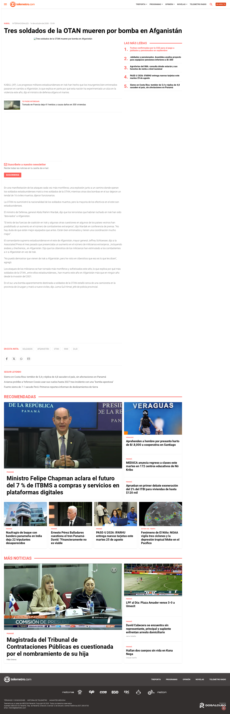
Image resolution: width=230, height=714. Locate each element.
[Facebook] (6, 358)
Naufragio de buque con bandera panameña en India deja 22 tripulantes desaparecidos (24, 538)
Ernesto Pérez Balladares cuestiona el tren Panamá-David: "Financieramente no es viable (69, 538)
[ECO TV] (115, 694)
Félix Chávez (12, 660)
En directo (220, 4)
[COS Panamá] (103, 694)
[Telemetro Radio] (150, 694)
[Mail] (28, 358)
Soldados (27, 349)
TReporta (140, 4)
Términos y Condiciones (14, 700)
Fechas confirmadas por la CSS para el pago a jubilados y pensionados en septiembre (152, 49)
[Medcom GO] (68, 694)
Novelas (181, 4)
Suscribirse (12, 175)
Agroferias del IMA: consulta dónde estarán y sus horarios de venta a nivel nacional (153, 67)
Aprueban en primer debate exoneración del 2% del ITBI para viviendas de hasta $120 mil (152, 489)
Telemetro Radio (198, 4)
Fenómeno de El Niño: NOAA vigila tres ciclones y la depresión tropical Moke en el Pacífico (160, 538)
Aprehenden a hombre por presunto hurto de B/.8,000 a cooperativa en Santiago (152, 443)
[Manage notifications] (224, 708)
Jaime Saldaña (131, 636)
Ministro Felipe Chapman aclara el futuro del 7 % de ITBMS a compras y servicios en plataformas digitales (63, 485)
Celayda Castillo (131, 658)
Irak (66, 349)
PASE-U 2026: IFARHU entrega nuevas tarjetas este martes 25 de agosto (114, 536)
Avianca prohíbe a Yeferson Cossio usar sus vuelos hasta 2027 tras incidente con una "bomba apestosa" (59, 381)
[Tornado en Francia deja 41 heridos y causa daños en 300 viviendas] (12, 109)
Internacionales (20, 23)
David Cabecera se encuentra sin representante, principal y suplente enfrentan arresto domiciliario (148, 629)
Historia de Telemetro (37, 700)
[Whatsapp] (21, 358)
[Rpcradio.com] (127, 694)
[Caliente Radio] (138, 694)
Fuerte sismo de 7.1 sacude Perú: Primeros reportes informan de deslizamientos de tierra (51, 387)
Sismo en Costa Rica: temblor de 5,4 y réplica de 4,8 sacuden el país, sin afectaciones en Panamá (55, 376)
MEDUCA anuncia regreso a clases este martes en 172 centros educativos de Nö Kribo (152, 466)
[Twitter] (14, 358)
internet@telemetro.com (17, 708)
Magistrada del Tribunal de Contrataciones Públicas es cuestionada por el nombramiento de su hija (60, 646)
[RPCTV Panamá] (80, 694)
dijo (75, 349)
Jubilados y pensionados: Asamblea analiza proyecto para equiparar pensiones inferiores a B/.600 (155, 58)
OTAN (56, 349)
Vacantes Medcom (57, 700)
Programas (155, 4)
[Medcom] (162, 694)
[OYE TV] (91, 694)
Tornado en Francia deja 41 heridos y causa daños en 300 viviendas (54, 104)
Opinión (169, 4)
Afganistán (43, 349)
